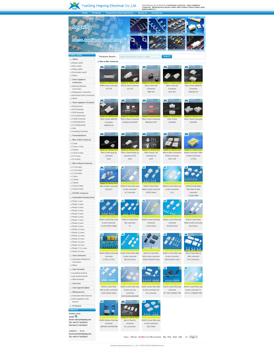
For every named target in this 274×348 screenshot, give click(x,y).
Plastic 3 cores (77, 207)
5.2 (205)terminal (78, 125)
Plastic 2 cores (77, 204)
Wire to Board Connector (82, 163)
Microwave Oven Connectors (83, 95)
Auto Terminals (78, 269)
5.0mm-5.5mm (77, 189)
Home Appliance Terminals (83, 103)
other (74, 128)
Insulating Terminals (80, 131)
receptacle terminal (79, 273)
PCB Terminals (78, 113)
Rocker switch (77, 63)
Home (85, 13)
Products (96, 13)
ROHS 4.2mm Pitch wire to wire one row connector (130, 290)
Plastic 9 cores (77, 226)
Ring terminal (77, 106)
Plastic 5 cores (77, 214)
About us (142, 13)
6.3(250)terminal (78, 122)
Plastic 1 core (77, 201)
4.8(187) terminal (78, 119)
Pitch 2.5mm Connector (130, 119)
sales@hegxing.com (82, 320)
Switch (75, 59)
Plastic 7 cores (77, 220)
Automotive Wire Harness (82, 296)
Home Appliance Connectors (79, 81)
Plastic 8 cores (77, 223)
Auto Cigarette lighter (81, 288)
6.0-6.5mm (76, 159)
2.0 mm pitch (77, 173)
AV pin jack (76, 306)
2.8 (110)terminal (78, 116)
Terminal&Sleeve (79, 136)
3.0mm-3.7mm (77, 147)
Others (74, 75)
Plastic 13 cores (78, 239)
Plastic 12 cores (78, 236)
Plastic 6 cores (77, 217)
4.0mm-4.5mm (77, 153)
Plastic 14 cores (78, 242)
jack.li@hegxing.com (82, 334)
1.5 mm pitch (77, 170)
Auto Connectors (79, 256)
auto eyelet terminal (79, 276)
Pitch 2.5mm (172, 119)
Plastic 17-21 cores (79, 248)
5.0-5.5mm (76, 156)
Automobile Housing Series (83, 197)
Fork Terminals (78, 109)
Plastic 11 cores (78, 233)
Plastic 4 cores (77, 211)
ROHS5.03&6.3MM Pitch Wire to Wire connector (193, 189)
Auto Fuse (76, 284)
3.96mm (75, 150)
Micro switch (77, 66)
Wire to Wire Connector (81, 140)
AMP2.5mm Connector (109, 86)
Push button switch (79, 72)
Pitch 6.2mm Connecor (130, 86)
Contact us (157, 13)
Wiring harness (78, 292)
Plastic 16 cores (78, 245)
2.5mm (74, 144)
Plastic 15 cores (78, 251)
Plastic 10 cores (78, 229)
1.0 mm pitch (77, 167)
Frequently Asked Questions (119, 13)
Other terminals (78, 279)
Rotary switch (77, 69)
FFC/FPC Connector (80, 193)
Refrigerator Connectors (81, 92)
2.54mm (75, 180)
